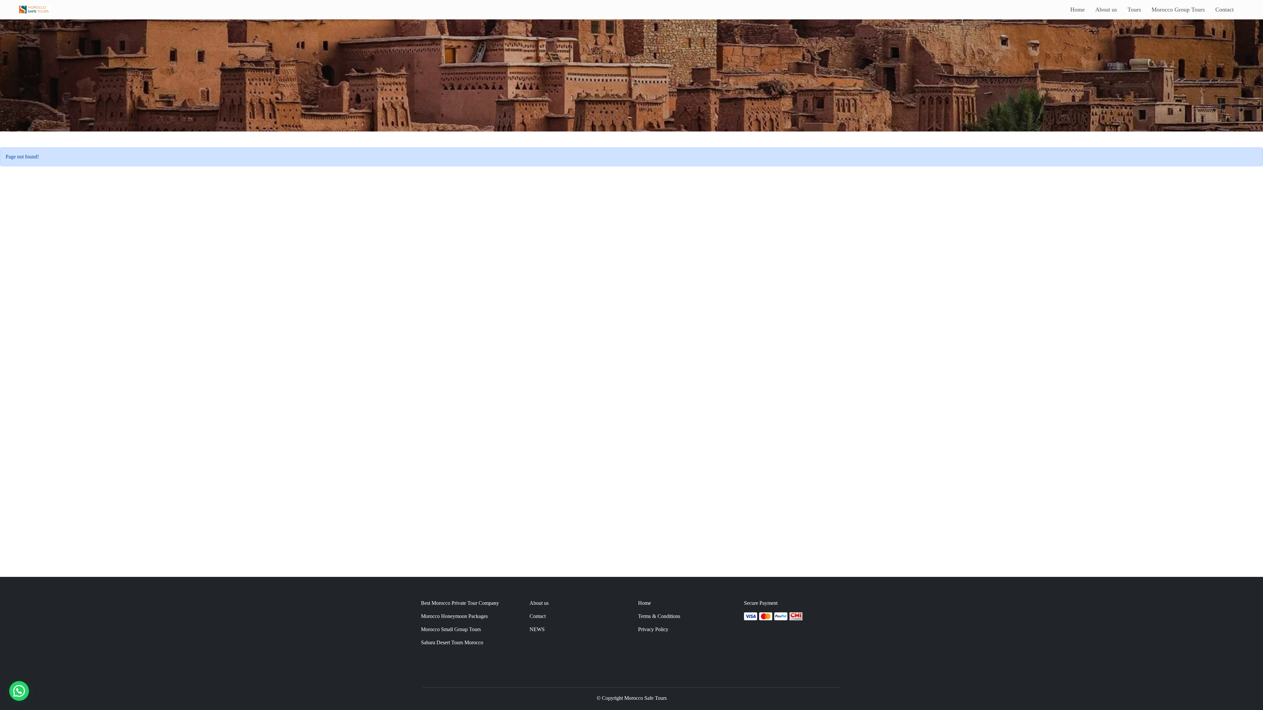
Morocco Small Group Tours (451, 629)
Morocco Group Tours (1178, 9)
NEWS (537, 629)
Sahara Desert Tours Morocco (452, 642)
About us (1106, 9)
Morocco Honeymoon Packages (454, 616)
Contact (1224, 9)
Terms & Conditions (659, 616)
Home (1077, 9)
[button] (19, 691)
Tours (1134, 9)
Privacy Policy (653, 629)
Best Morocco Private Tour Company (460, 603)
